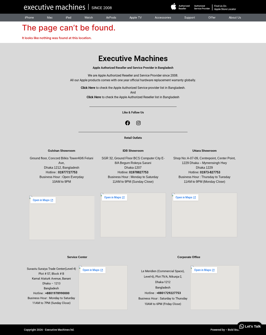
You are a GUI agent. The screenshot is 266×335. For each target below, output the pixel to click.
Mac (50, 17)
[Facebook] (128, 123)
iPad (68, 17)
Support (189, 17)
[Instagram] (138, 123)
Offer (212, 17)
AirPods (111, 17)
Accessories (163, 17)
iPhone (29, 17)
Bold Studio (235, 329)
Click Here (88, 88)
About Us (235, 17)
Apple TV (135, 17)
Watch (89, 17)
